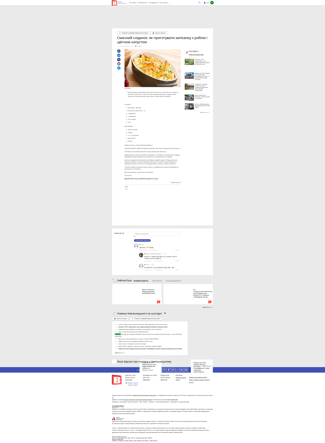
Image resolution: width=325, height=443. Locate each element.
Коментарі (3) (176, 182)
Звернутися (146, 379)
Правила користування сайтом (198, 377)
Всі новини (133, 3)
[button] (164, 313)
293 (141, 46)
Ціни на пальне (160, 33)
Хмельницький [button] (122, 3)
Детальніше (128, 379)
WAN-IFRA (175, 399)
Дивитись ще (205, 112)
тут (113, 397)
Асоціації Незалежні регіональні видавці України (137, 399)
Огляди (178, 380)
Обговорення (142, 3)
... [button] (170, 2)
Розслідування (153, 3)
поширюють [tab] (173, 280)
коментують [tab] (140, 280)
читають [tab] (157, 280)
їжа (126, 186)
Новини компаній (181, 377)
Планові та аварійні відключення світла (135, 33)
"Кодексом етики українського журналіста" (144, 395)
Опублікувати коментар (142, 240)
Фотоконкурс (163, 3)
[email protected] (117, 439)
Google (155, 179)
